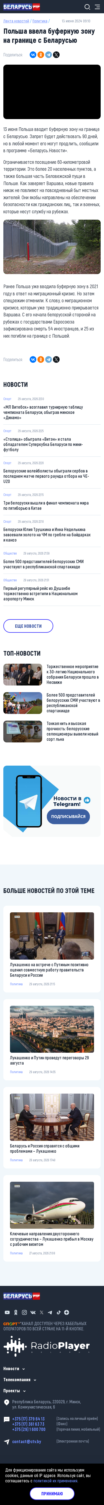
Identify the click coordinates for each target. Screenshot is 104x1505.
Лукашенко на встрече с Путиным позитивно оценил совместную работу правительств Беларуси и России (49, 970)
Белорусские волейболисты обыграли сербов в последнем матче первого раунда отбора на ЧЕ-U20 (46, 476)
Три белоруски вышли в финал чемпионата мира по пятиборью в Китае (46, 505)
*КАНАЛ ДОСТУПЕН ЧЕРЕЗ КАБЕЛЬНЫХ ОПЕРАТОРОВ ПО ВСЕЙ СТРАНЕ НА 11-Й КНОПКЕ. (45, 1326)
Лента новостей (16, 21)
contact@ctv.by (50, 1441)
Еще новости (28, 626)
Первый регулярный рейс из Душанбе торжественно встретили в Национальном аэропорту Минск (40, 593)
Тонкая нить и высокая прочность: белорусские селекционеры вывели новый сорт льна (72, 731)
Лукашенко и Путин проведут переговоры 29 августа (49, 1060)
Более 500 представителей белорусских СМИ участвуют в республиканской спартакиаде (43, 564)
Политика (39, 21)
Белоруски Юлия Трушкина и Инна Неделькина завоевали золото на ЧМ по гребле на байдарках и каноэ (47, 534)
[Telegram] (48, 54)
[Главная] (23, 6)
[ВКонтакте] (33, 54)
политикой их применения (55, 1480)
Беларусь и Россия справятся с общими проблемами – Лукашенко (44, 1148)
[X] (56, 54)
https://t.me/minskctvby (24, 769)
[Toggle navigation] (96, 7)
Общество (10, 553)
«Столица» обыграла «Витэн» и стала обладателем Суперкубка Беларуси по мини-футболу (43, 444)
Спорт (7, 399)
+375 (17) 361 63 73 (39, 1424)
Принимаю (52, 1493)
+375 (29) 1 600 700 (56, 1429)
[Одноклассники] (40, 54)
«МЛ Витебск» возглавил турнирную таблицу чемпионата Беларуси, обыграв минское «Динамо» (43, 412)
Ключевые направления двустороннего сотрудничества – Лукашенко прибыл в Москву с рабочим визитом (51, 1239)
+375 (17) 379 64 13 (55, 1418)
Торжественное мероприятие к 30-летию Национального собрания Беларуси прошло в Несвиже (73, 674)
